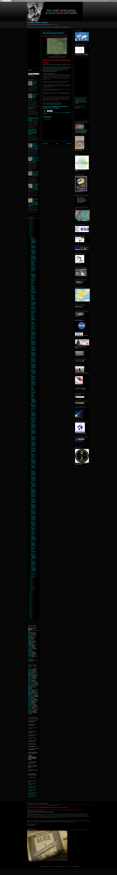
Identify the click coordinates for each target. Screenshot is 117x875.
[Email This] (47, 111)
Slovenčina (30, 704)
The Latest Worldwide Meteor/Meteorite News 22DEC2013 (33, 365)
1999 (30, 613)
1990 (30, 618)
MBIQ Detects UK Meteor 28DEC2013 (33, 292)
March (32, 586)
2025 (30, 219)
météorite (30, 634)
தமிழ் (37, 708)
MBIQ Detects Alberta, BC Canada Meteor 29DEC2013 (33, 263)
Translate (32, 75)
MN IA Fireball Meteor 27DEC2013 (33, 308)
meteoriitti (30, 647)
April (31, 584)
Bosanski (30, 670)
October (32, 574)
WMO (59, 27)
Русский (29, 702)
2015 (30, 232)
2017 (30, 229)
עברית (37, 685)
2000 (30, 611)
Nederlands (34, 693)
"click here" (44, 22)
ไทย (32, 709)
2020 (30, 224)
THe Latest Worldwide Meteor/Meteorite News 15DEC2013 (33, 443)
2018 (30, 227)
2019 (30, 226)
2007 (30, 600)
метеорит (30, 637)
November (33, 572)
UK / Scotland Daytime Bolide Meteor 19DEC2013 (33, 394)
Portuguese (34, 633)
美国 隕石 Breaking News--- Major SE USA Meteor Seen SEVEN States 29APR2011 (33, 146)
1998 (30, 615)
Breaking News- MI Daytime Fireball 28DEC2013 (33, 287)
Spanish (30, 633)
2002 (30, 608)
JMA (67, 27)
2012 (30, 591)
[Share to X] (49, 111)
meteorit (29, 635)
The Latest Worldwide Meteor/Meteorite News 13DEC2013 (33, 461)
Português (30, 698)
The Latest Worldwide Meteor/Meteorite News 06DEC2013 (33, 517)
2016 (30, 231)
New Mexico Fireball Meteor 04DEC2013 (33, 533)
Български (30, 671)
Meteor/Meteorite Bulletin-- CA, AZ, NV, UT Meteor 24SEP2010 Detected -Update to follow (33, 187)
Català (29, 672)
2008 (30, 598)
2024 (30, 221)
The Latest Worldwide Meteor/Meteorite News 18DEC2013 (33, 413)
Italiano (29, 685)
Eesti (33, 674)
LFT (61, 27)
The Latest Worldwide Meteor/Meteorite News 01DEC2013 (33, 568)
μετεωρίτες (35, 649)
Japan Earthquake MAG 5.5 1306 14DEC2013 (33, 455)
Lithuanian (35, 644)
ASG (53, 27)
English (33, 630)
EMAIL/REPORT (43, 27)
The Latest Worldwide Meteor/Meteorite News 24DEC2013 (33, 348)
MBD (63, 27)
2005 (30, 603)
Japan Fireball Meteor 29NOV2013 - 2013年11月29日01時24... (33, 557)
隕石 (29, 638)
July (31, 579)
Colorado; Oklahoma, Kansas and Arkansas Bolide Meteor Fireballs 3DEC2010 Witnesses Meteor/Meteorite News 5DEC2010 (32, 132)
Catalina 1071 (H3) (31, 783)
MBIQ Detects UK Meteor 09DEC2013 (33, 495)
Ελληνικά (30, 675)
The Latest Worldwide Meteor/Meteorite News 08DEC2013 (33, 506)
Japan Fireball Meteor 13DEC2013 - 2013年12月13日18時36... (33, 432)
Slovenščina (30, 705)
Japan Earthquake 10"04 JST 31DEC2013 (33, 246)
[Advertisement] (57, 131)
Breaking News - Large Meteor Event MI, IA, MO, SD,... (33, 327)
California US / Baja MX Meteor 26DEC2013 (33, 318)
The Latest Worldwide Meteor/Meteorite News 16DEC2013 (33, 438)
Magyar (29, 691)
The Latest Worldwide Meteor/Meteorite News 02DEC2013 (33, 563)
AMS (49, 27)
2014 (30, 234)
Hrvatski (32, 682)
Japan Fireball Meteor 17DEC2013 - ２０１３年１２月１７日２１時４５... (33, 407)
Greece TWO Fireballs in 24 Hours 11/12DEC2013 (33, 466)
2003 (30, 606)
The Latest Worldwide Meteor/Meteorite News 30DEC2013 (33, 251)
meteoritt (30, 648)
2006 (30, 601)
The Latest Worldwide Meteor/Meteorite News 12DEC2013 (33, 472)
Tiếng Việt (30, 711)
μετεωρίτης (30, 649)
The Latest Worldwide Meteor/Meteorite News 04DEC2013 (33, 537)
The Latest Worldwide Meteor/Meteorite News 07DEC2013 (33, 512)
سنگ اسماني (30, 652)
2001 (30, 610)
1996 (30, 616)
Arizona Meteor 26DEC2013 (33, 322)
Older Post (69, 143)
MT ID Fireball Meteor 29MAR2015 (32, 108)
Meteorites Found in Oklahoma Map (35, 83)
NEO (47, 27)
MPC (51, 27)
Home (57, 143)
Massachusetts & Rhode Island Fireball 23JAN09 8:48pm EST (36, 173)
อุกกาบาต (30, 657)
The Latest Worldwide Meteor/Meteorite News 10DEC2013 (33, 491)
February (32, 587)
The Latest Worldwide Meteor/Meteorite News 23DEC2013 (33, 354)
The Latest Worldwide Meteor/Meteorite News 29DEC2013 (33, 275)
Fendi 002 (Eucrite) (32, 786)
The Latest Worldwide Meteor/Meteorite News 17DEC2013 (33, 425)
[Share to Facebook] (51, 111)
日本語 (34, 694)
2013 (30, 236)
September (33, 576)
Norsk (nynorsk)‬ (31, 696)
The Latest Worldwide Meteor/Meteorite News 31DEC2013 (33, 241)
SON (55, 27)
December (33, 237)
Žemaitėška (30, 712)
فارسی (34, 679)
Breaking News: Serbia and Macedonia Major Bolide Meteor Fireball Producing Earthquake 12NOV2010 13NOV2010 (33, 202)
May (31, 582)
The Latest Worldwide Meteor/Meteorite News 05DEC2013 (33, 523)
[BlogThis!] (48, 111)
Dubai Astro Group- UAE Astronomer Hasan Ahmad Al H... (33, 269)
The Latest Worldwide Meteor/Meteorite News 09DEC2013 (33, 500)
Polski (29, 697)
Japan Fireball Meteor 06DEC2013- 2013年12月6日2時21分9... (33, 485)
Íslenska (30, 684)
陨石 (29, 639)
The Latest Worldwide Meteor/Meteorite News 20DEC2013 (33, 383)
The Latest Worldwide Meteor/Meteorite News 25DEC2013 (33, 342)
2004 (30, 605)
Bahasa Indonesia (31, 683)
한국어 (37, 681)
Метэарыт (30, 653)
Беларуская (30, 669)
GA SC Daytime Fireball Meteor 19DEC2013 (33, 388)
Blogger (77, 866)
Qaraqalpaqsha (31, 699)
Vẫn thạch (30, 655)
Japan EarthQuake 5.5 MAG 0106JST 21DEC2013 (33, 377)
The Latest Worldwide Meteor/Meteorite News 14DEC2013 (33, 449)
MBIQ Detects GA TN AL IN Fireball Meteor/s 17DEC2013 (33, 419)
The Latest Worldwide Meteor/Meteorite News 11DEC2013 (33, 478)
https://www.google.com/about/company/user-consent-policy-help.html (40, 811)
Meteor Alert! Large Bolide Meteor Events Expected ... (33, 313)
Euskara (29, 678)
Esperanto (30, 677)
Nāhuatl (36, 692)
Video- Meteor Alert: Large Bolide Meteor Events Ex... (33, 281)
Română (29, 700)
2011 (30, 593)
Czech (33, 640)
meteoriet (30, 645)
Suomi (30, 707)
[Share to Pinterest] (52, 111)
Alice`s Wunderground (31, 825)
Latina (34, 686)
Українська (30, 710)
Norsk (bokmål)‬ (31, 695)
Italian (37, 630)
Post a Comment (47, 119)
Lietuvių (29, 690)
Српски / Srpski (31, 706)
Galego (29, 681)
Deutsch (33, 673)
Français (30, 680)
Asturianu (30, 668)
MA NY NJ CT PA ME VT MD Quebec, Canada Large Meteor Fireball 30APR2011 (33, 160)
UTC (69, 27)
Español (29, 676)
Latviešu (34, 687)
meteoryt (30, 646)
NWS (57, 27)
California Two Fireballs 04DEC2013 (33, 528)
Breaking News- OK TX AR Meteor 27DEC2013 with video (33, 297)
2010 (30, 595)
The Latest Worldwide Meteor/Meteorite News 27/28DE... (33, 303)
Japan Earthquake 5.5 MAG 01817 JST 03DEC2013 (33, 543)
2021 (30, 222)
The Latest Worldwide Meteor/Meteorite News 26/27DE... (33, 333)
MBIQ (65, 27)
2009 (30, 596)
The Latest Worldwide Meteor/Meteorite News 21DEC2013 (33, 371)
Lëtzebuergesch (31, 689)
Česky (36, 672)
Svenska (29, 708)
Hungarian (30, 641)
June (32, 581)
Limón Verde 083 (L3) (32, 789)
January (32, 589)
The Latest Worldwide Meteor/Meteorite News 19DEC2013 (33, 400)
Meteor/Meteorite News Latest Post (33, 27)
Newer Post (45, 143)
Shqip (29, 703)
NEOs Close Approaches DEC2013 (33, 337)
